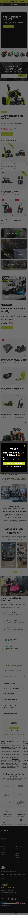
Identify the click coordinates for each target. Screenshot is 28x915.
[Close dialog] (25, 445)
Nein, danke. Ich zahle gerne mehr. (14, 466)
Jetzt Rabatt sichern (14, 464)
